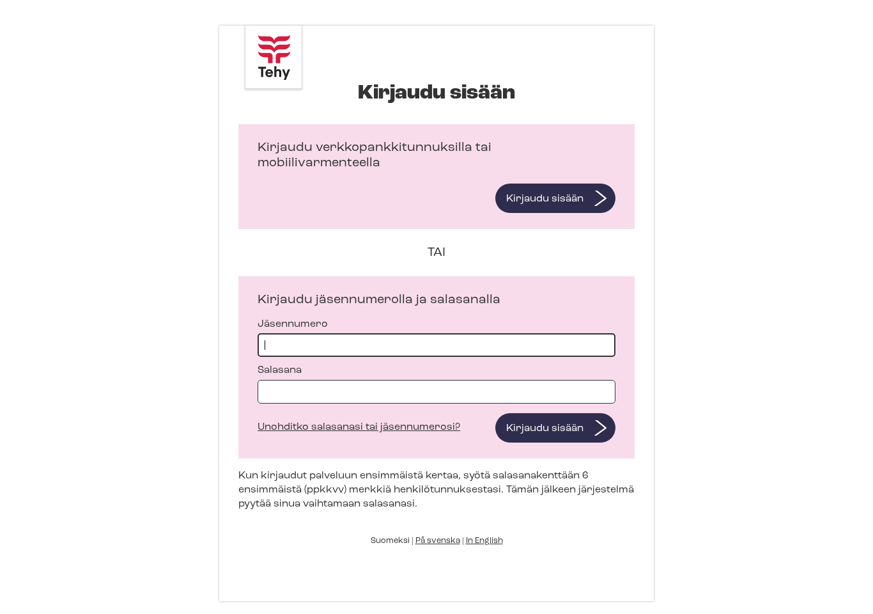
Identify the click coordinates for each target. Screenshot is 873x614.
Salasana (280, 370)
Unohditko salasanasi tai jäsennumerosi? (359, 427)
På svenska (437, 541)
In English (484, 541)
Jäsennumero (293, 324)
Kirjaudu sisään (544, 199)
